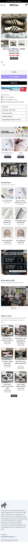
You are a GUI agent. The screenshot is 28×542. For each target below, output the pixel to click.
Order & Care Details (7, 113)
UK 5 (4, 65)
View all (14, 395)
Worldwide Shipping (7, 116)
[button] (4, 43)
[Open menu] (1, 5)
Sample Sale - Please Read (8, 110)
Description (5, 106)
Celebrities (14, 99)
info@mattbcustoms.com (8, 536)
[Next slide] (26, 43)
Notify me (14, 83)
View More (14, 173)
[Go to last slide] (2, 43)
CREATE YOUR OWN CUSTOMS (17, 271)
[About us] (13, 298)
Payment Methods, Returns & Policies (11, 119)
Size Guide (14, 58)
